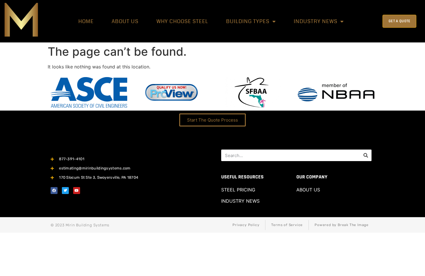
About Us (125, 21)
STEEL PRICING (238, 190)
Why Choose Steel (182, 21)
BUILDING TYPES (247, 21)
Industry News (315, 21)
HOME (86, 21)
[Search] (366, 155)
